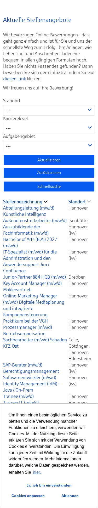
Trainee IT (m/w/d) (21, 402)
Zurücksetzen (49, 172)
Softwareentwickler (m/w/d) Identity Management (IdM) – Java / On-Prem (32, 384)
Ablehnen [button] (70, 496)
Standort (11, 100)
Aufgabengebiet (19, 136)
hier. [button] (37, 472)
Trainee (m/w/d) (18, 396)
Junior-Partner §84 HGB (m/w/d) (34, 277)
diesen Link (14, 78)
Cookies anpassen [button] (28, 496)
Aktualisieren (49, 160)
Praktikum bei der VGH (25, 321)
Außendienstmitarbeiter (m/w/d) (35, 220)
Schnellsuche (49, 186)
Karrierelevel (15, 118)
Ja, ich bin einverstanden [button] (49, 485)
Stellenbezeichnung (22, 201)
